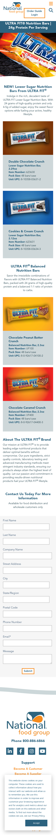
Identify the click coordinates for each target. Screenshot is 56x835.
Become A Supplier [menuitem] (28, 774)
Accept (36, 823)
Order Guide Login (34, 13)
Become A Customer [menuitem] (28, 768)
